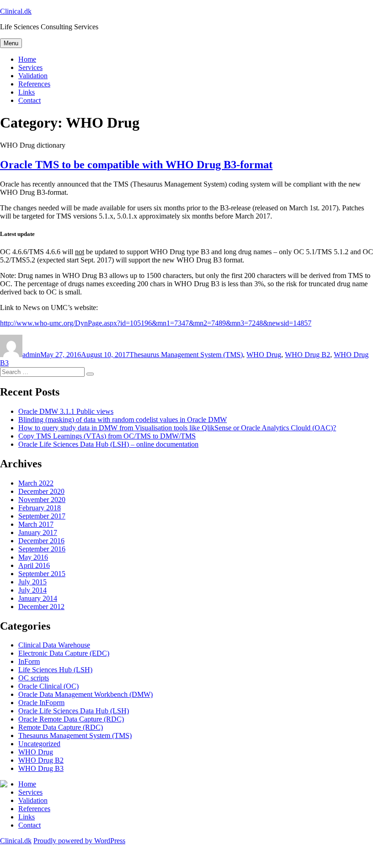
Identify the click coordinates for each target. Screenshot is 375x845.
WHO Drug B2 (307, 354)
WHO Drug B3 (41, 768)
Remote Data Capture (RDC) (60, 727)
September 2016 (41, 549)
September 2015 (41, 574)
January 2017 (37, 532)
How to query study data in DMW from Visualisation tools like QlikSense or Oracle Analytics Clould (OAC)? (177, 428)
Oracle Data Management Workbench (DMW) (85, 694)
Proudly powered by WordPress (79, 841)
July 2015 (32, 582)
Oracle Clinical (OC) (48, 686)
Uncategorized (39, 744)
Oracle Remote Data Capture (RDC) (71, 719)
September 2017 (41, 516)
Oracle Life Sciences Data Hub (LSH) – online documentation (108, 444)
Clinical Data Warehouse (54, 645)
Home (27, 59)
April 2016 (34, 565)
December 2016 (41, 541)
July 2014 (32, 590)
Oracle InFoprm (41, 702)
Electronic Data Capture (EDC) (63, 653)
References (34, 84)
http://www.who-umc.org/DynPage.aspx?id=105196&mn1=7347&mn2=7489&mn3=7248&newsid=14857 (155, 323)
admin (31, 354)
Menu (11, 43)
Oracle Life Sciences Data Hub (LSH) (73, 711)
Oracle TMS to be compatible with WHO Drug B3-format (136, 165)
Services (30, 67)
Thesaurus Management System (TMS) (186, 354)
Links (26, 92)
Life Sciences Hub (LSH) (55, 670)
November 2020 (41, 499)
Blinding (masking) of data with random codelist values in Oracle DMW (122, 419)
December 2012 (41, 606)
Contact (29, 100)
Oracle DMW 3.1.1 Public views (65, 411)
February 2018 (39, 508)
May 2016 (33, 557)
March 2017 (36, 524)
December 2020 (41, 491)
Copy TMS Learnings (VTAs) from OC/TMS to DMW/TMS (107, 436)
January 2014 (37, 598)
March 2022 (36, 483)
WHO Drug (263, 354)
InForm (29, 661)
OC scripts (33, 678)
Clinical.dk (16, 11)
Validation (33, 76)
